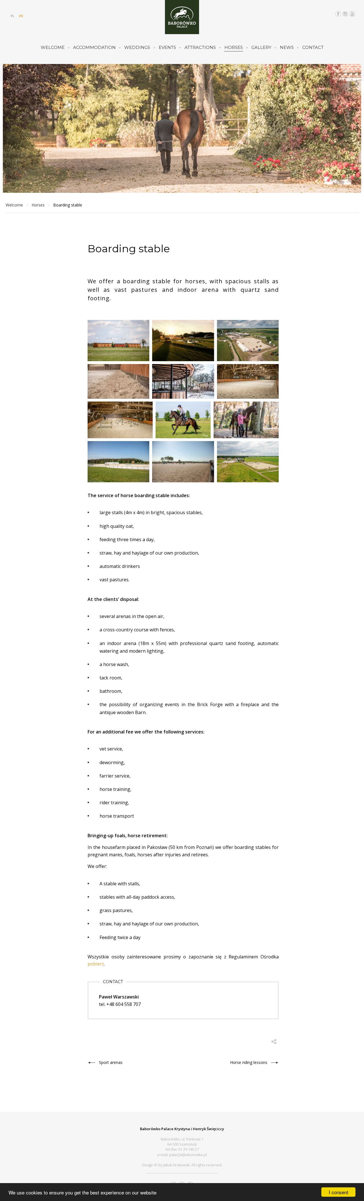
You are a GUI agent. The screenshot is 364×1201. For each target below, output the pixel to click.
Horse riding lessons (248, 1062)
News (287, 47)
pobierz (96, 964)
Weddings (137, 47)
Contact (313, 47)
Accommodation (94, 47)
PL (13, 16)
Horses (233, 47)
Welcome (53, 47)
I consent (338, 1192)
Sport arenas (111, 1062)
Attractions (200, 47)
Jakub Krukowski (176, 1164)
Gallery (261, 47)
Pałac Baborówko (182, 17)
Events (167, 47)
